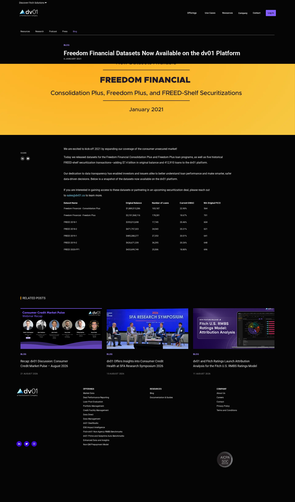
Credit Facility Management (96, 410)
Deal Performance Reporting (96, 397)
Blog (75, 31)
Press (64, 31)
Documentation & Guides (161, 397)
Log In (271, 13)
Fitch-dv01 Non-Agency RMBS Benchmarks (102, 432)
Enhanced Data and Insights (96, 440)
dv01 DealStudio (90, 423)
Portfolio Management (93, 406)
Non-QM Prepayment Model (96, 444)
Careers (220, 397)
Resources (227, 13)
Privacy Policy (223, 406)
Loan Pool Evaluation (93, 402)
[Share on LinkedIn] (22, 159)
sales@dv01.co (76, 195)
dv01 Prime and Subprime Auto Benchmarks (103, 436)
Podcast (53, 31)
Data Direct (88, 414)
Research (39, 31)
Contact (256, 13)
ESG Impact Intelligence (94, 427)
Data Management (91, 419)
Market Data (88, 393)
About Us (221, 393)
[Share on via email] (28, 159)
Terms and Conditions (227, 410)
